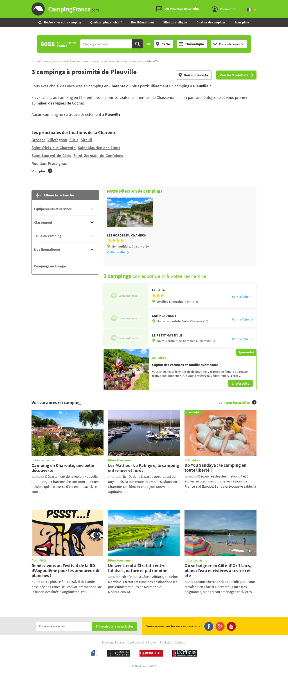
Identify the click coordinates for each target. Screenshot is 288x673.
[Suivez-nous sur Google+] (220, 626)
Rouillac (39, 163)
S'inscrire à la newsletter (114, 626)
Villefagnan (57, 139)
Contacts (180, 642)
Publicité (165, 642)
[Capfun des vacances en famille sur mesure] (126, 369)
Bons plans (242, 22)
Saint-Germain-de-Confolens (98, 155)
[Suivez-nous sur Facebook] (208, 626)
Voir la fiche (240, 297)
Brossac (38, 139)
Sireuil (86, 139)
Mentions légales (113, 642)
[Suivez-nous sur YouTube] (231, 626)
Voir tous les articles (234, 402)
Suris (73, 139)
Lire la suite (240, 383)
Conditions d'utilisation (142, 642)
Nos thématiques (142, 22)
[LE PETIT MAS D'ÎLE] (126, 338)
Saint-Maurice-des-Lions (99, 147)
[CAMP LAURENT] (126, 318)
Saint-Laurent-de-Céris (51, 155)
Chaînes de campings (211, 22)
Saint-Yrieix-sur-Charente (54, 147)
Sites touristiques (175, 22)
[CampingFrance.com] (144, 9)
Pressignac (57, 163)
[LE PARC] (126, 295)
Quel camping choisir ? (106, 22)
